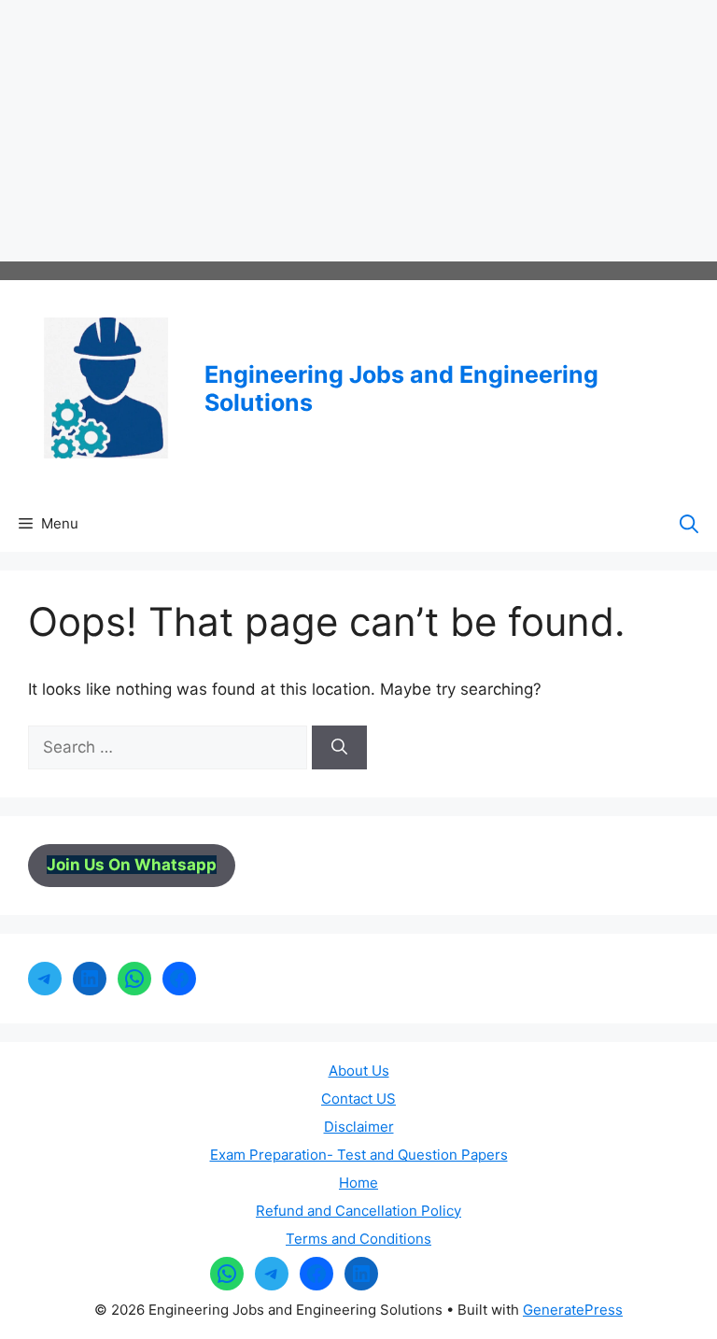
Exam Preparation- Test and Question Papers (359, 1154)
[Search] (339, 748)
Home (358, 1182)
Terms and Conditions (358, 1238)
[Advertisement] (358, 130)
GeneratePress (573, 1309)
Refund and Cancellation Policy (358, 1210)
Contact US (358, 1098)
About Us (359, 1070)
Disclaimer (359, 1126)
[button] (689, 524)
